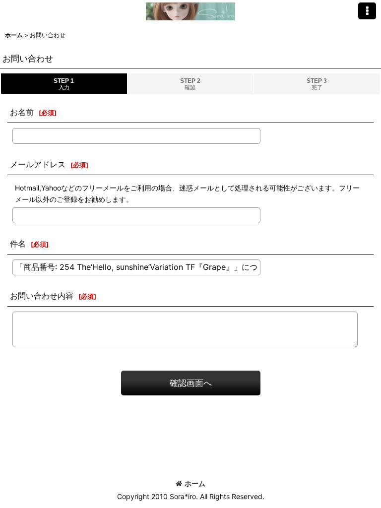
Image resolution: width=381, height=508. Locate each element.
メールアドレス (37, 164)
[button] (367, 10)
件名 (18, 244)
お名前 (22, 112)
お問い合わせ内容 (41, 296)
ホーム (195, 483)
